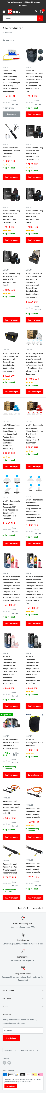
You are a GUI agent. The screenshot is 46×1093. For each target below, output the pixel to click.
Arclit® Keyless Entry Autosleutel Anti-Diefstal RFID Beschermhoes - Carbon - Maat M (34, 153)
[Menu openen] (4, 12)
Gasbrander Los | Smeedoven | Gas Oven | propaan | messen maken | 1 (33, 813)
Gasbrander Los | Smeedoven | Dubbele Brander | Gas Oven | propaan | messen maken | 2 (11, 807)
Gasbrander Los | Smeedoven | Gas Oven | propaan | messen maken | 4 (33, 867)
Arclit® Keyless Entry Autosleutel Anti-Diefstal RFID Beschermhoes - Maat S (11, 279)
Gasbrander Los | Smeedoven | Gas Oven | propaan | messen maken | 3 (10, 868)
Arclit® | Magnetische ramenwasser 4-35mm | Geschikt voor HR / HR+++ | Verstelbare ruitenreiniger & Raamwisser (34, 434)
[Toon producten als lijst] (42, 40)
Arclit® (6, 67)
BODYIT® (6, 573)
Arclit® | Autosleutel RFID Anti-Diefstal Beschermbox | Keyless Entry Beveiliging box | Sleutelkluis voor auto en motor (11, 362)
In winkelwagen (34, 114)
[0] (41, 11)
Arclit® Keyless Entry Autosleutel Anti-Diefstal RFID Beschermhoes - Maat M (34, 216)
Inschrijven (11, 1038)
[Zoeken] (40, 18)
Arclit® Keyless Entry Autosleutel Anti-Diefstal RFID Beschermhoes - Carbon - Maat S (11, 216)
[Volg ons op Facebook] (4, 1063)
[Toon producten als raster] (38, 40)
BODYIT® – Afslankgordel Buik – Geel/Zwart (34, 742)
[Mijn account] (36, 11)
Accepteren (11, 1086)
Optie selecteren (35, 775)
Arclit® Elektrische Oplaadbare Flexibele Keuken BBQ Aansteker (11, 152)
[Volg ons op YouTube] (9, 1063)
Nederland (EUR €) (27, 1050)
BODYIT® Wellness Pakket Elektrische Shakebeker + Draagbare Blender (11, 743)
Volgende (37, 908)
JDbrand (6, 798)
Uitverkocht (12, 114)
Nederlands (8, 1050)
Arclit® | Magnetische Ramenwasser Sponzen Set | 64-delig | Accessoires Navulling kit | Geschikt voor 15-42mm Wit (11, 510)
